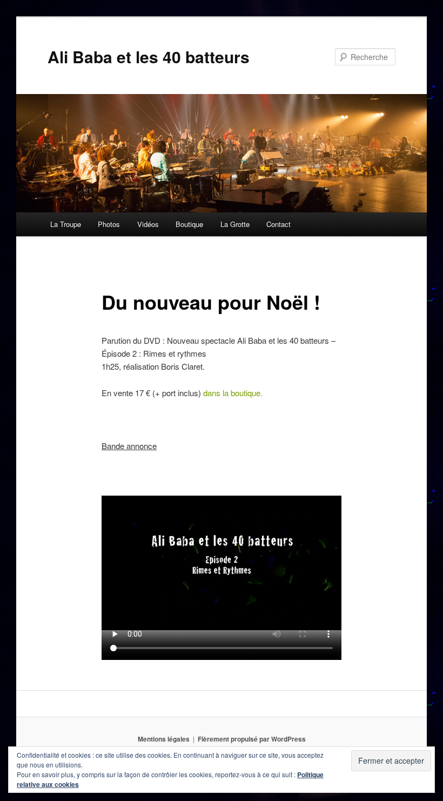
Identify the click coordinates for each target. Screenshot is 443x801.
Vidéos (148, 224)
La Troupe (65, 224)
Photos (109, 224)
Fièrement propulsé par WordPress (252, 739)
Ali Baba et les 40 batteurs (149, 56)
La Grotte (235, 224)
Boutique (189, 224)
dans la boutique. (233, 392)
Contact (278, 224)
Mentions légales (164, 739)
